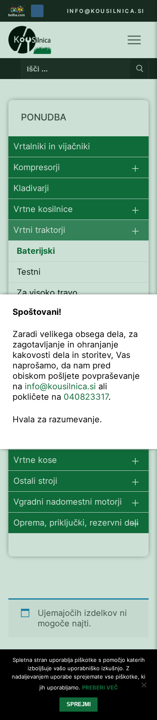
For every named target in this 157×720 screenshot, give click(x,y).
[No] (143, 688)
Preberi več (100, 687)
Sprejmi (79, 704)
